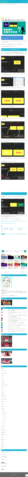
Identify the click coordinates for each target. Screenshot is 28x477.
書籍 (2, 437)
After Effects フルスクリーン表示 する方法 (14, 326)
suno (2, 406)
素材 (2, 441)
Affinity (3, 370)
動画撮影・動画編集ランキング (5, 463)
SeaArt (3, 401)
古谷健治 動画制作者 (4, 456)
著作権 (2, 444)
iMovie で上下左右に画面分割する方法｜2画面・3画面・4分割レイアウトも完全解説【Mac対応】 (5, 229)
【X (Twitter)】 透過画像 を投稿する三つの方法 (14, 317)
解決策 (2, 446)
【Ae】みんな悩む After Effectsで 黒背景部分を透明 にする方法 (16, 324)
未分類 (2, 439)
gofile (2, 389)
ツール (2, 422)
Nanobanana (3, 396)
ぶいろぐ (4, 2)
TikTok (2, 408)
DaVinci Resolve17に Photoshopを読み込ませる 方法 (22, 228)
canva (2, 380)
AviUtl (2, 377)
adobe (2, 368)
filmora (3, 387)
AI (2, 375)
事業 (2, 427)
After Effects (3, 373)
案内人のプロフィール (24, 1)
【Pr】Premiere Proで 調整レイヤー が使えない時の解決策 (16, 322)
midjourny (3, 394)
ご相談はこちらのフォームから (5, 452)
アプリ (2, 415)
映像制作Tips (4, 434)
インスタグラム (4, 418)
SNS (2, 403)
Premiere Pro (4, 399)
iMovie (2, 392)
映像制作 (3, 432)
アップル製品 (3, 413)
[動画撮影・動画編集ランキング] (3, 462)
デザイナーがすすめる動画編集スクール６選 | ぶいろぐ (8, 223)
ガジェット (3, 420)
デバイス (3, 425)
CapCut (3, 382)
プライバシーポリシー (4, 454)
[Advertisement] (14, 11)
